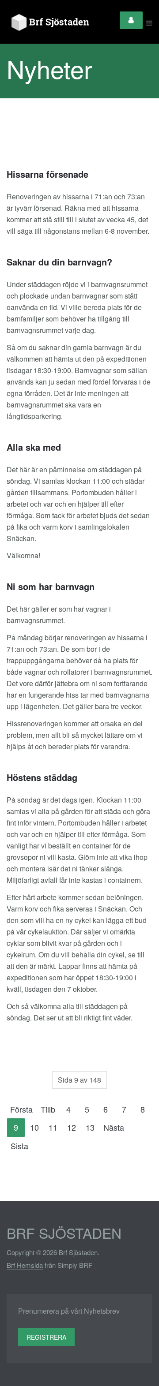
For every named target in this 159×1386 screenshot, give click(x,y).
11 (53, 1127)
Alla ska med (34, 447)
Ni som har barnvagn (51, 586)
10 (34, 1127)
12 (71, 1127)
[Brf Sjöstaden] (49, 22)
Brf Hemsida (25, 1265)
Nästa (113, 1127)
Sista (19, 1145)
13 (90, 1127)
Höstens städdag (42, 777)
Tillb (48, 1109)
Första (21, 1109)
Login (131, 20)
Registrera (46, 1337)
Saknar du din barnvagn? (59, 261)
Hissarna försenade (47, 174)
